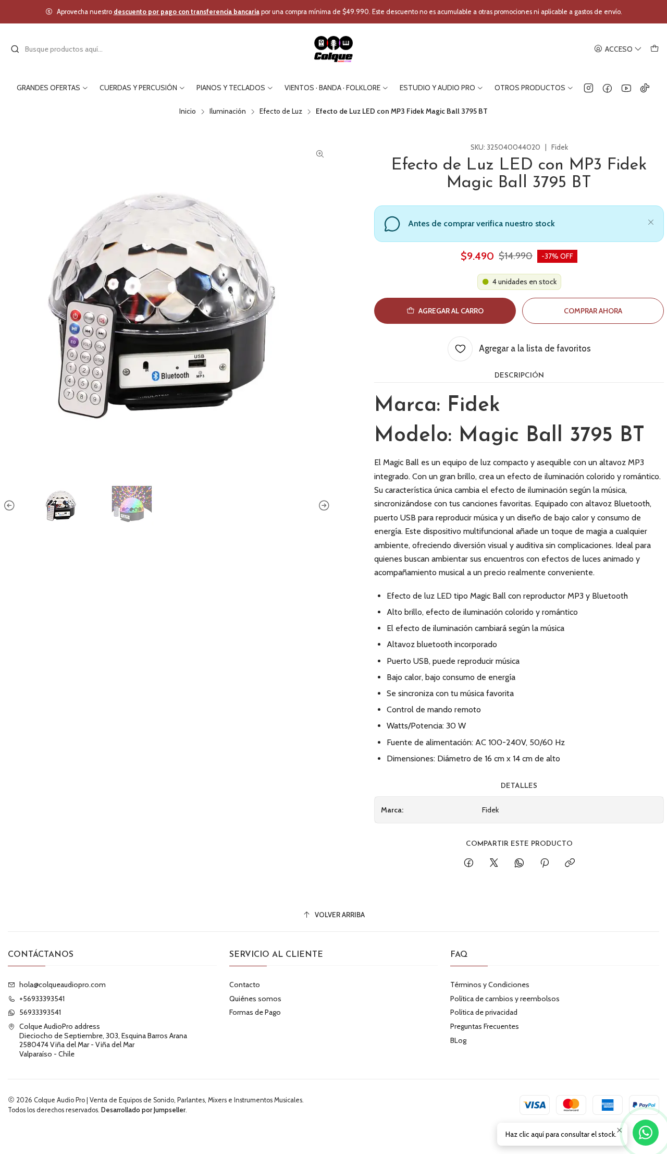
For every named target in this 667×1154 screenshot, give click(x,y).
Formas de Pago (255, 1012)
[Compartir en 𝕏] (494, 863)
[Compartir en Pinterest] (544, 863)
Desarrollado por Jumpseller (143, 1110)
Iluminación (227, 111)
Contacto (244, 984)
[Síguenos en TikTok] (644, 88)
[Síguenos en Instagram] (588, 88)
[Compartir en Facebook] (468, 863)
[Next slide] (322, 506)
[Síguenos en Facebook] (607, 88)
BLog (458, 1040)
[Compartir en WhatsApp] (519, 863)
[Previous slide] (11, 506)
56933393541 (40, 1012)
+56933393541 (42, 998)
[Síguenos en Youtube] (626, 88)
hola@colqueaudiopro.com (62, 984)
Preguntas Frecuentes (484, 1026)
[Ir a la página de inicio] (333, 49)
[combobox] (63, 49)
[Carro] (654, 49)
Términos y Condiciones (489, 984)
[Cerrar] (650, 220)
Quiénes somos (255, 998)
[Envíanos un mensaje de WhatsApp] (646, 1133)
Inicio (187, 111)
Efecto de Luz (281, 111)
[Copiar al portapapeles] (569, 863)
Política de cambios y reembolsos (505, 998)
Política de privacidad (483, 1012)
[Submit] (15, 49)
